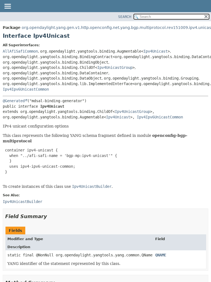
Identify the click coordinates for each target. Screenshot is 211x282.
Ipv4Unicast (155, 51)
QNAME (160, 255)
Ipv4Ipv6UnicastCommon (26, 89)
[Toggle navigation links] (7, 6)
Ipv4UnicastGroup (114, 67)
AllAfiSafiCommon (20, 51)
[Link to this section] (51, 216)
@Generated (14, 101)
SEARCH (124, 17)
